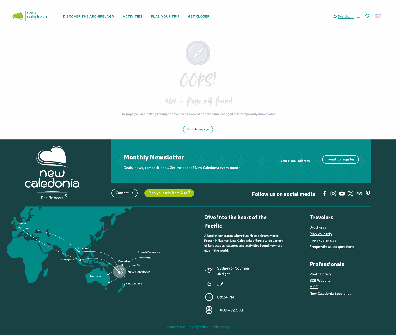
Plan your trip (321, 233)
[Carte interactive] (358, 16)
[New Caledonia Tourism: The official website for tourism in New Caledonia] (29, 16)
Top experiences (323, 240)
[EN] (378, 16)
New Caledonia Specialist (330, 293)
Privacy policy (197, 326)
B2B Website (320, 280)
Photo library (320, 273)
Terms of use (175, 326)
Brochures (318, 227)
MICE (314, 286)
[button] (345, 16)
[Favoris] (368, 16)
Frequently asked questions (332, 246)
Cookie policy (220, 326)
